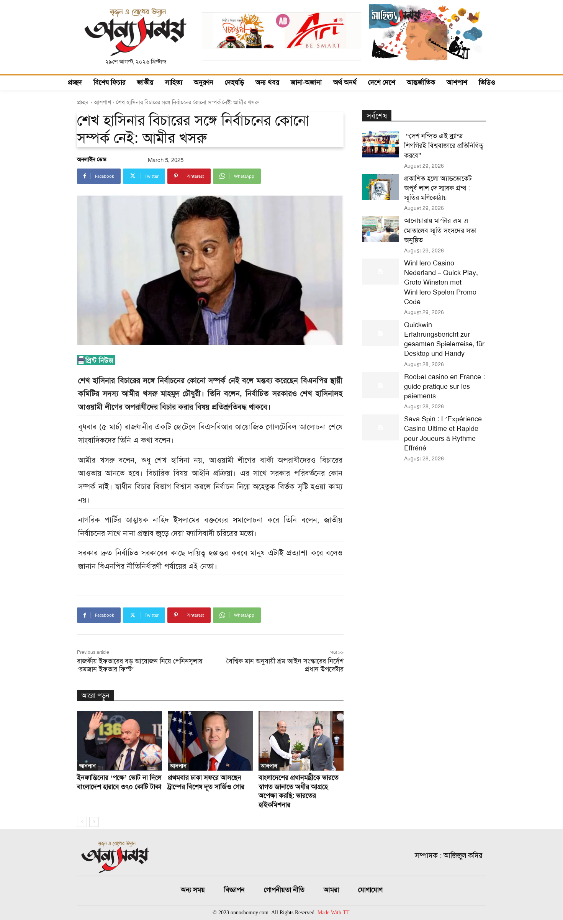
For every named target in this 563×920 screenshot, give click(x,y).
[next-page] (94, 822)
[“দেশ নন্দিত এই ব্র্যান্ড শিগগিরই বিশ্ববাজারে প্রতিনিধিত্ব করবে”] (380, 144)
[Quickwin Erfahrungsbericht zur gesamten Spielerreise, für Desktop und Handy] (380, 333)
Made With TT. (334, 912)
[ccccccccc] (281, 55)
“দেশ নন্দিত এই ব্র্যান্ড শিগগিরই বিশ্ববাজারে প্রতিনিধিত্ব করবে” (443, 145)
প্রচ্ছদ (83, 102)
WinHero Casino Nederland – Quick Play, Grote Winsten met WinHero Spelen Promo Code (441, 282)
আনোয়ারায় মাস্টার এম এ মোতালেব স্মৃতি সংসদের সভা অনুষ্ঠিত (440, 230)
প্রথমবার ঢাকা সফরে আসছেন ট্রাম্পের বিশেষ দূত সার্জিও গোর (206, 782)
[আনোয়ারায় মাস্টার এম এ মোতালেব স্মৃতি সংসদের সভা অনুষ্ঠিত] (380, 229)
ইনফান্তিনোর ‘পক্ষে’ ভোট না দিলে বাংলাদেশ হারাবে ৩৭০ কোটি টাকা (119, 782)
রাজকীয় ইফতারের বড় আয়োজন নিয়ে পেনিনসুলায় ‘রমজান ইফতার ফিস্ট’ (140, 665)
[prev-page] (82, 822)
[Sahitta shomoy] (427, 67)
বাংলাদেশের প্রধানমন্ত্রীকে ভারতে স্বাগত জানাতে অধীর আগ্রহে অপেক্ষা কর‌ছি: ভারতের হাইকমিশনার (299, 791)
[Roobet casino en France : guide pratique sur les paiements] (380, 385)
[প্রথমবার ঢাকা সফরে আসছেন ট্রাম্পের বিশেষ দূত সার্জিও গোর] (210, 741)
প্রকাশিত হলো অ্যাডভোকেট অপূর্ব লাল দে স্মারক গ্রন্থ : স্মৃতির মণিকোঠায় (438, 188)
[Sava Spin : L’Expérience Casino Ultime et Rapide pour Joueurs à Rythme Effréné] (380, 427)
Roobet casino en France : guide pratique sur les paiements (444, 386)
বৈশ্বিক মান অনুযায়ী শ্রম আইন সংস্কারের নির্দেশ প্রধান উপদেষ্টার (285, 665)
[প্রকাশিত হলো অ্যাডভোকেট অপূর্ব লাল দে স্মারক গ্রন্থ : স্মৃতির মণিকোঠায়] (380, 187)
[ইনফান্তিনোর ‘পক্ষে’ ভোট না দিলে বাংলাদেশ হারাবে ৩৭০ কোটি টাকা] (119, 741)
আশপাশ (102, 102)
